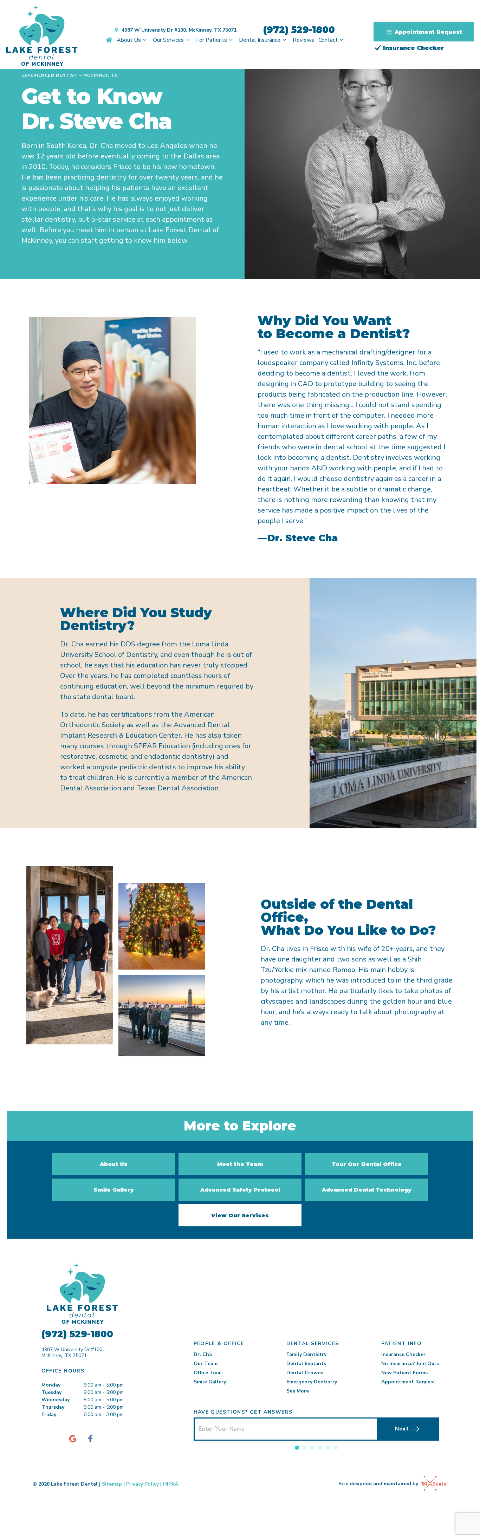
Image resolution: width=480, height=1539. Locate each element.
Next (402, 1428)
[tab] (297, 1447)
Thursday (52, 1407)
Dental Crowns (304, 1372)
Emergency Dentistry (311, 1381)
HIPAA (170, 1484)
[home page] (42, 36)
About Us (129, 40)
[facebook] (90, 1439)
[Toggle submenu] (145, 40)
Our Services (168, 40)
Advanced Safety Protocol (240, 1189)
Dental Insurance (259, 40)
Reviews (303, 40)
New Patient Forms (404, 1372)
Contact (328, 40)
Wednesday (55, 1399)
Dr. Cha (203, 1354)
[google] (73, 1439)
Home (109, 40)
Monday (50, 1385)
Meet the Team (240, 1164)
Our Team (206, 1363)
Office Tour (207, 1372)
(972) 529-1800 (77, 1334)
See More (297, 1391)
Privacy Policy (142, 1484)
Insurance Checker (412, 48)
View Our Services (240, 1215)
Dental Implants (306, 1363)
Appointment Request (427, 31)
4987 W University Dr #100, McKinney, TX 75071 (179, 30)
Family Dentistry (306, 1354)
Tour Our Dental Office (367, 1164)
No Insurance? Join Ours (410, 1363)
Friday (48, 1414)
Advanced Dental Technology (366, 1189)
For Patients (211, 40)
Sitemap (112, 1484)
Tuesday (51, 1392)
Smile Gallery (113, 1189)
